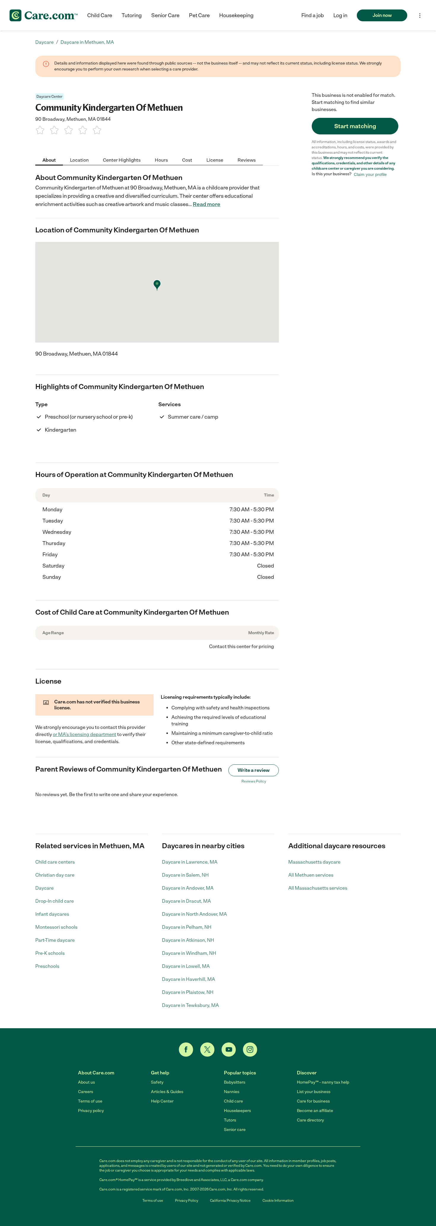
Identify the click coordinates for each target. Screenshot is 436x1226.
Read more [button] (206, 204)
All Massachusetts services (317, 888)
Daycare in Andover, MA (188, 888)
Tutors (230, 1120)
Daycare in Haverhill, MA (188, 979)
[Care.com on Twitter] (207, 1049)
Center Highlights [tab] (122, 160)
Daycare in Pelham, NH (186, 927)
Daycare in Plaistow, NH (188, 992)
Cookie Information (278, 1200)
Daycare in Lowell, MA (186, 966)
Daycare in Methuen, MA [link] (87, 42)
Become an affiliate (315, 1110)
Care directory (310, 1120)
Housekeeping (236, 15)
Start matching (355, 126)
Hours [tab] (161, 160)
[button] (340, 15)
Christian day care (54, 875)
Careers (85, 1091)
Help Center (162, 1101)
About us (86, 1082)
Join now (382, 15)
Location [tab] (79, 160)
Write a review (254, 770)
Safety (157, 1082)
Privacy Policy (186, 1200)
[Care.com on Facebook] (186, 1049)
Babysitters (234, 1082)
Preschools (47, 966)
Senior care (235, 1129)
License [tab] (214, 160)
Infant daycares (52, 914)
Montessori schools (56, 927)
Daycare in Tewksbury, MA (190, 1005)
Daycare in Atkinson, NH (188, 940)
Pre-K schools (50, 953)
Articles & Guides (167, 1091)
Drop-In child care (54, 901)
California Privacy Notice (230, 1200)
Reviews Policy (253, 781)
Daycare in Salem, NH (185, 875)
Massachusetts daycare (314, 862)
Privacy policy (91, 1110)
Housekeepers (237, 1110)
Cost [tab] (187, 160)
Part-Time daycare (55, 940)
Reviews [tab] (247, 160)
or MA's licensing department (84, 734)
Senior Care (165, 15)
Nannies (231, 1091)
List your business (313, 1091)
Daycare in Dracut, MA (186, 901)
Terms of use (90, 1101)
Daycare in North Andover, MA (194, 914)
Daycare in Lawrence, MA (189, 862)
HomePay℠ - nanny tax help (323, 1082)
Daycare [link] (44, 42)
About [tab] (49, 160)
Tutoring (132, 15)
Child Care (99, 15)
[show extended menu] (420, 15)
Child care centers (55, 862)
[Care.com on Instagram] (250, 1049)
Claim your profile (370, 174)
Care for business (313, 1101)
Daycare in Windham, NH (189, 953)
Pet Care (199, 15)
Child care (233, 1101)
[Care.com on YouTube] (229, 1049)
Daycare (44, 888)
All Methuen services (310, 875)
